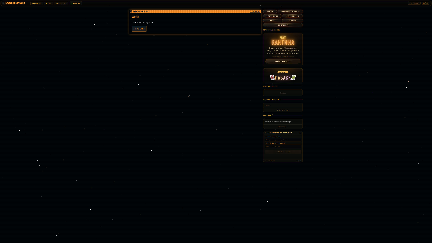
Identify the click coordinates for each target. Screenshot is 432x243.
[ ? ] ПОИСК (414, 3)
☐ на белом (255, 11)
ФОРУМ (48, 3)
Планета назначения (273, 137)
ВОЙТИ (425, 3)
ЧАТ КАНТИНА (61, 3)
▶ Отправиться (283, 152)
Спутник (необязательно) (275, 143)
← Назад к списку (139, 29)
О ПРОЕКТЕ (76, 3)
